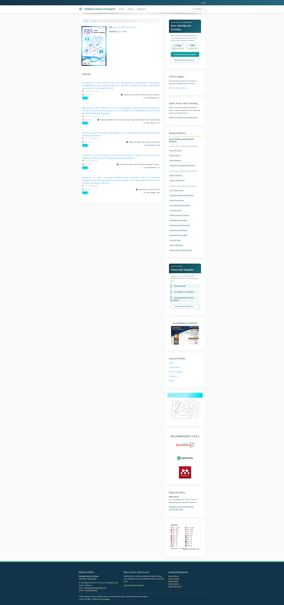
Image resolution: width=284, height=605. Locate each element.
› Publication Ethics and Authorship (181, 195)
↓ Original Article (179, 286)
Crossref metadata (175, 372)
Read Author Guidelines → (185, 306)
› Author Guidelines (176, 175)
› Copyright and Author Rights (179, 205)
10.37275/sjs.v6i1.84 (91, 138)
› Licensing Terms (175, 210)
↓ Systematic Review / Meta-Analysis (183, 299)
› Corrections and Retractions (179, 225)
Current (121, 9)
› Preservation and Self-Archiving (180, 250)
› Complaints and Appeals (178, 220)
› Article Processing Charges (179, 215)
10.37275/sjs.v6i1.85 (91, 160)
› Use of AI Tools (175, 240)
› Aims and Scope (175, 150)
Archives (131, 9)
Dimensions (173, 376)
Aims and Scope (173, 579)
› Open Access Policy (176, 200)
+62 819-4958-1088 (176, 509)
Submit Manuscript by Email (185, 54)
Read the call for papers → (178, 88)
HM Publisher (92, 579)
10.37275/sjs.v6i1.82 (91, 91)
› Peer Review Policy (176, 190)
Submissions (141, 9)
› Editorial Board (174, 155)
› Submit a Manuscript (177, 180)
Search (198, 9)
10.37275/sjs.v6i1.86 (91, 186)
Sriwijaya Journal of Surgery (100, 9)
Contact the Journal (174, 586)
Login (203, 3)
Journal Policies (173, 576)
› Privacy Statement (176, 245)
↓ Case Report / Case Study (183, 292)
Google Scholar (174, 367)
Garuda (171, 380)
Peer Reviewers (173, 584)
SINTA (171, 363)
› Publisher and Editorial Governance (182, 165)
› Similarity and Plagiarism (178, 230)
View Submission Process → (185, 60)
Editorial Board (173, 581)
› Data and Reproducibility (178, 235)
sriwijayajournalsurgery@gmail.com (181, 507)
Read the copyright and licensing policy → (184, 117)
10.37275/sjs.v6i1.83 (91, 116)
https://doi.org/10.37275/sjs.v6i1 (124, 27)
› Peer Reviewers (175, 160)
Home (86, 21)
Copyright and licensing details (134, 585)
